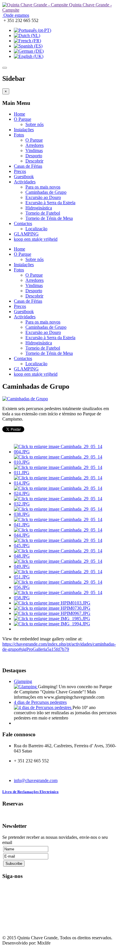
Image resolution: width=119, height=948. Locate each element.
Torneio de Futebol (42, 213)
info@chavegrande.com (35, 780)
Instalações (24, 129)
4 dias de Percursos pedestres (40, 702)
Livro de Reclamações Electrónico (30, 792)
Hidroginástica (38, 207)
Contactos (23, 223)
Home (19, 114)
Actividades (25, 181)
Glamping (23, 681)
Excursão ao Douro (43, 197)
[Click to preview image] (25, 398)
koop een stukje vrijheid (35, 239)
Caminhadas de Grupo (45, 192)
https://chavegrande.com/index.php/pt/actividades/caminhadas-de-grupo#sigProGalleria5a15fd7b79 (59, 647)
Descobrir (34, 160)
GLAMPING (26, 233)
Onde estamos (15, 15)
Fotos (19, 134)
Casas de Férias (28, 166)
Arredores (34, 145)
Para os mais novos (42, 187)
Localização (36, 228)
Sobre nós (34, 124)
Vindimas (34, 150)
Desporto (33, 155)
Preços (20, 171)
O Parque (22, 119)
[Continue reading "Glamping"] (26, 686)
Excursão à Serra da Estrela (50, 202)
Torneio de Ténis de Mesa (49, 218)
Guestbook (24, 176)
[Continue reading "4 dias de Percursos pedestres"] (43, 707)
